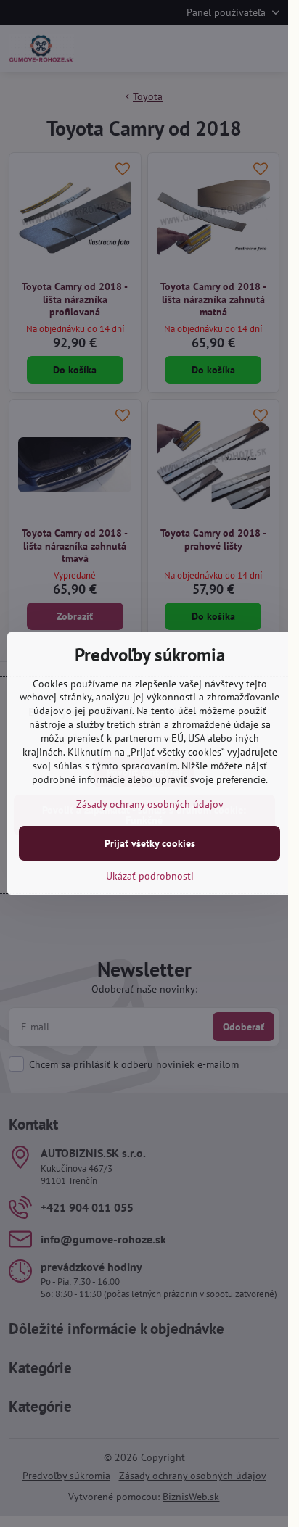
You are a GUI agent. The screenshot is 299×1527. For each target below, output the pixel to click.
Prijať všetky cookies (150, 843)
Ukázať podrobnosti (150, 875)
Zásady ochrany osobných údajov (150, 804)
